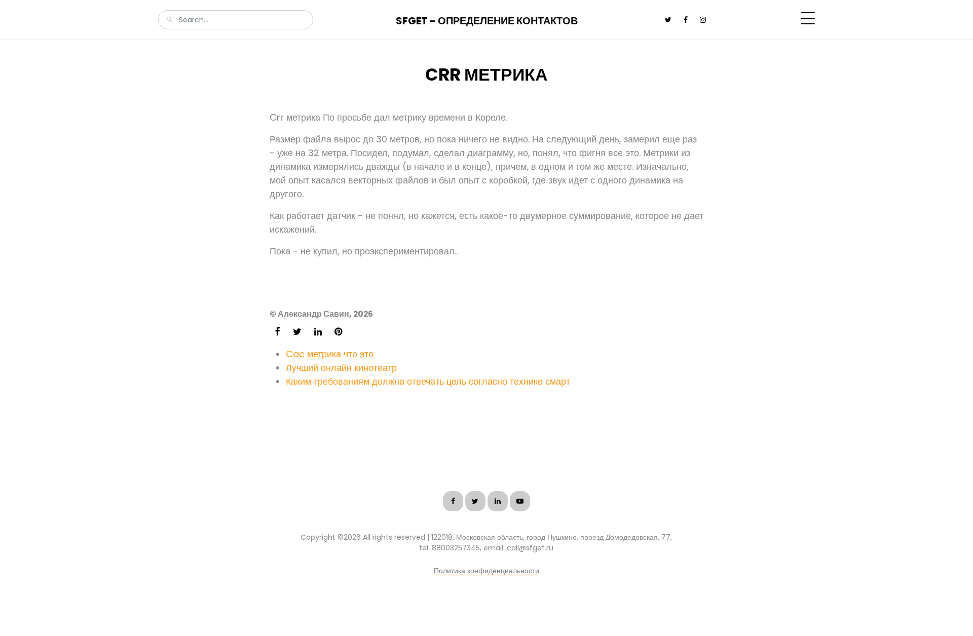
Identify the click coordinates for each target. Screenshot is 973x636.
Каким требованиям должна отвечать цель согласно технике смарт (428, 381)
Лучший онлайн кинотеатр (341, 367)
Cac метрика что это (329, 354)
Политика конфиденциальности (486, 571)
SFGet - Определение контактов (487, 21)
